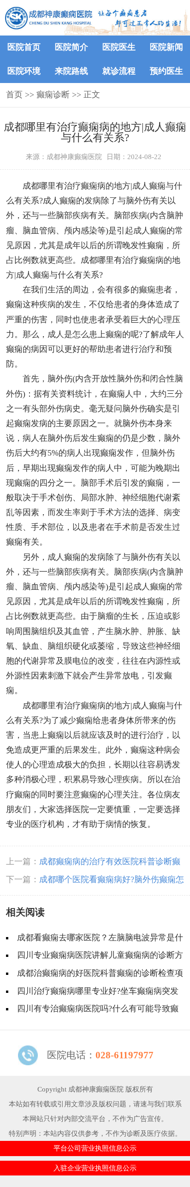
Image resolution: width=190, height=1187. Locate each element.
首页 (14, 94)
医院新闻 (166, 47)
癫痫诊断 (53, 94)
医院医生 (119, 47)
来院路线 (71, 71)
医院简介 (71, 47)
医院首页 (24, 47)
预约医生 (166, 71)
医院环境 (24, 71)
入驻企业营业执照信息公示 (95, 1168)
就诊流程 (119, 71)
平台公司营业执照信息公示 (95, 1148)
